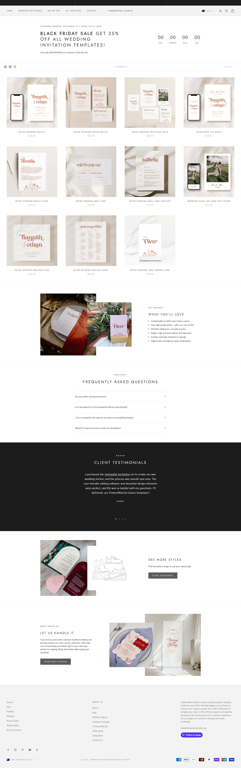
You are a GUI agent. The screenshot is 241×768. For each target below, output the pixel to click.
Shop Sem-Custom (55, 662)
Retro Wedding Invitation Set (91, 132)
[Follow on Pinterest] (22, 749)
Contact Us (97, 740)
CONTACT (92, 11)
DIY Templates (74, 11)
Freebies (10, 711)
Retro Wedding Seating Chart (91, 270)
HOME (10, 11)
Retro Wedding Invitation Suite (150, 132)
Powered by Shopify (120, 760)
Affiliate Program (100, 717)
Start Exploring (162, 575)
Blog (94, 712)
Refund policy (13, 725)
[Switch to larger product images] (5, 67)
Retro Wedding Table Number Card (150, 270)
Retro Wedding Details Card (32, 201)
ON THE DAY (54, 11)
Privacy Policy (13, 721)
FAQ (9, 707)
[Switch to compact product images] (15, 67)
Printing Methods (100, 726)
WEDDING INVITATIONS (30, 11)
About (95, 708)
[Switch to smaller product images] (10, 67)
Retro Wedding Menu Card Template (150, 201)
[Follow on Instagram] (15, 749)
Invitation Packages (101, 722)
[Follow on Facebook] (8, 749)
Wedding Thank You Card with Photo (209, 201)
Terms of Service (14, 730)
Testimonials (97, 731)
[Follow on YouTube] (29, 749)
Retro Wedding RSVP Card (91, 201)
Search (10, 702)
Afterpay (10, 716)
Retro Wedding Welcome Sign (32, 270)
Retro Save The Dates (209, 132)
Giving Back (97, 735)
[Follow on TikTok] (37, 749)
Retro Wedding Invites (32, 132)
